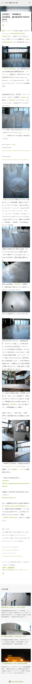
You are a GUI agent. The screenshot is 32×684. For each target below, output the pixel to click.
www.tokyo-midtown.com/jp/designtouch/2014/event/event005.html (16, 483)
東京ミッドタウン (7, 30)
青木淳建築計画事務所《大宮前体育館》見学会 (13, 636)
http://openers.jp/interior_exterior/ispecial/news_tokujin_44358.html (15, 159)
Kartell (23, 97)
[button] (3, 25)
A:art (4, 567)
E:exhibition (11, 567)
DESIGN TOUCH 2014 (9, 466)
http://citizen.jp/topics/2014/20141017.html (10, 550)
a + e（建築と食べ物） (12, 2)
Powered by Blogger (17, 681)
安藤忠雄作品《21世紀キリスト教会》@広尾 (13, 607)
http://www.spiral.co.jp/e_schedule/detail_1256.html (12, 556)
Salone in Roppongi (9, 68)
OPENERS (13, 144)
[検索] (30, 3)
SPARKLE (12, 100)
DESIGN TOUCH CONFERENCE (15, 506)
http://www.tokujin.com (9, 497)
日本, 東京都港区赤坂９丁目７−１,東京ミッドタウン (17, 569)
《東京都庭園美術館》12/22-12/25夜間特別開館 (14, 663)
